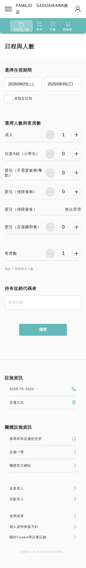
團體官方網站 (20, 465)
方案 (53, 29)
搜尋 (43, 329)
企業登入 (17, 488)
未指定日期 (23, 98)
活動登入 (17, 499)
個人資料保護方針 (24, 527)
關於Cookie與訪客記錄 (28, 537)
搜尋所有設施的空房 (26, 439)
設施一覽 (17, 452)
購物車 (67, 29)
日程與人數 (21, 29)
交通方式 (17, 402)
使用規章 (17, 516)
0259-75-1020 (22, 389)
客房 (39, 29)
